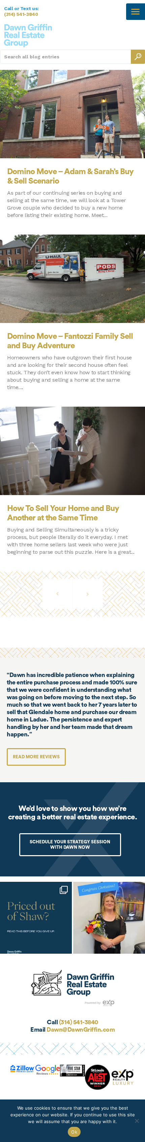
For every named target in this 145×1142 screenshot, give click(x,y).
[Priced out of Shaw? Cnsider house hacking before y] (36, 918)
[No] (136, 1120)
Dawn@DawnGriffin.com (81, 1030)
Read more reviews (36, 757)
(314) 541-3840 (21, 14)
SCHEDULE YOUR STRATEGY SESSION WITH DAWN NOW (70, 844)
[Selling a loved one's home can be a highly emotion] (109, 918)
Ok (74, 1132)
